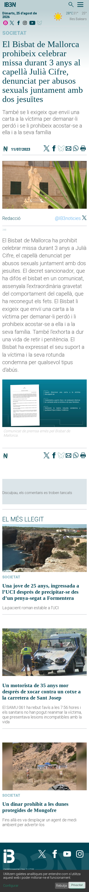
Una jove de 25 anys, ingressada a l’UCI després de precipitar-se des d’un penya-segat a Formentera (40, 592)
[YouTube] (32, 23)
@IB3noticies (68, 218)
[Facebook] (18, 23)
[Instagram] (25, 23)
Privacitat (77, 885)
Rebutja (61, 885)
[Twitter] (46, 148)
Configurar (10, 885)
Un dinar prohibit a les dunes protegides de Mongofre (35, 807)
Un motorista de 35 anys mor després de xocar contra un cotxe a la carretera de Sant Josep (41, 691)
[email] (68, 148)
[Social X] (12, 23)
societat (14, 33)
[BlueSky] (40, 23)
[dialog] (44, 881)
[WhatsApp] (76, 148)
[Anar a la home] (5, 23)
